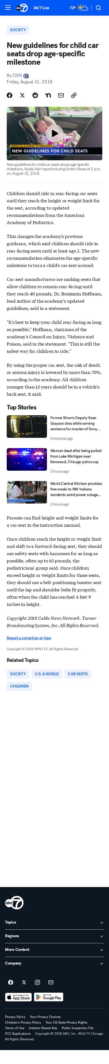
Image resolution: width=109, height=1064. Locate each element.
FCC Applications (18, 1033)
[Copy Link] (74, 95)
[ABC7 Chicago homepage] (22, 7)
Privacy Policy (15, 1017)
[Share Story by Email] (61, 95)
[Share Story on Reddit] (35, 95)
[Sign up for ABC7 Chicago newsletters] (50, 982)
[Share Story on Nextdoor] (48, 95)
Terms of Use (14, 1028)
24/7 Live (41, 8)
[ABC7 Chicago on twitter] (24, 982)
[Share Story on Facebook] (9, 95)
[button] (8, 7)
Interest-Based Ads (43, 1028)
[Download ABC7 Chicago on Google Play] (48, 997)
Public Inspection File (77, 1028)
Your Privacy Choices (45, 1017)
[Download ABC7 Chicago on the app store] (18, 997)
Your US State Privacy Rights (66, 1022)
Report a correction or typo (29, 638)
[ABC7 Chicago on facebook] (10, 982)
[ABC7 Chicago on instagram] (37, 982)
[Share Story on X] (22, 95)
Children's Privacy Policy (23, 1022)
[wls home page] (14, 902)
